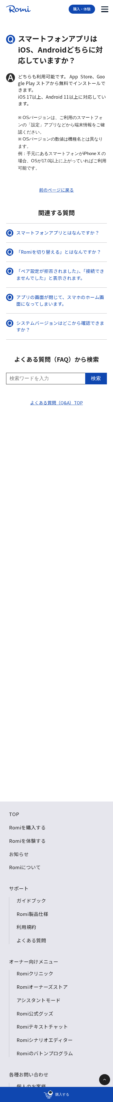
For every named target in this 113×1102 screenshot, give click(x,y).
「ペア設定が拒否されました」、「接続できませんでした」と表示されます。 (60, 274)
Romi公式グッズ (35, 1013)
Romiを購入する (27, 827)
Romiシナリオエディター (45, 1039)
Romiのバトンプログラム (45, 1053)
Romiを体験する (27, 840)
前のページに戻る (56, 190)
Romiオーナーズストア (42, 986)
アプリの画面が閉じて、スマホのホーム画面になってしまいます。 (60, 300)
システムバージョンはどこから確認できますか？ (60, 326)
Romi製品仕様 (32, 913)
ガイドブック (31, 900)
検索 (96, 378)
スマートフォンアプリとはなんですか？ (57, 232)
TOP (14, 814)
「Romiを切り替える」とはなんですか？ (58, 252)
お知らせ (19, 854)
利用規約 (26, 926)
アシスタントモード (39, 1000)
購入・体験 (81, 9)
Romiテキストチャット (42, 1026)
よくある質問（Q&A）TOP (56, 402)
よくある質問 (31, 940)
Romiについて (25, 867)
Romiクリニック (35, 973)
